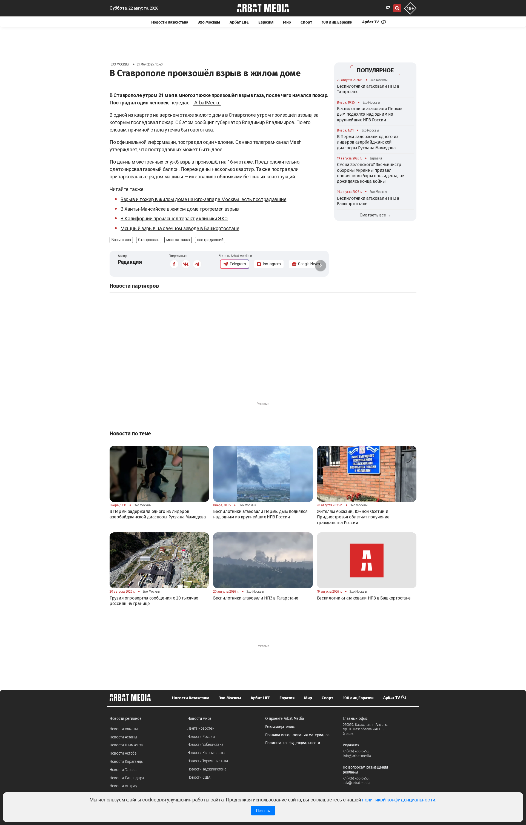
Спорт (306, 22)
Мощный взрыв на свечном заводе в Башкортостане (180, 228)
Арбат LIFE (239, 22)
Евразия (265, 22)
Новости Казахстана (169, 22)
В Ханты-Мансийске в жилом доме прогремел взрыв (180, 209)
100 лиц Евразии (337, 22)
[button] (320, 265)
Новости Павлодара (127, 778)
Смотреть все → (375, 215)
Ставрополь (148, 240)
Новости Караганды (127, 761)
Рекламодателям (280, 726)
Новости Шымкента (126, 745)
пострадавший (210, 240)
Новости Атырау (123, 786)
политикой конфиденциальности (398, 800)
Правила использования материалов (297, 735)
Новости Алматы (124, 729)
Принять (263, 811)
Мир (287, 22)
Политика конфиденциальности (292, 743)
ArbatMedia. (207, 102)
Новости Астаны (123, 737)
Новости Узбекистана (205, 744)
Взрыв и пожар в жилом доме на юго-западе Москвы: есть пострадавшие (203, 199)
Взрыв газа (121, 240)
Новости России (201, 736)
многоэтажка (178, 240)
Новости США (198, 777)
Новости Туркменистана (207, 761)
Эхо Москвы (209, 22)
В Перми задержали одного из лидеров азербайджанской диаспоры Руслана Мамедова (367, 142)
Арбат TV (371, 21)
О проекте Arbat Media (284, 718)
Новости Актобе (123, 753)
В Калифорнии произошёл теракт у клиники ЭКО (174, 218)
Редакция (130, 262)
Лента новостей (201, 728)
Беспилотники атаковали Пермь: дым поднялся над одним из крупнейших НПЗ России (369, 114)
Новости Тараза (123, 769)
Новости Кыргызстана (206, 752)
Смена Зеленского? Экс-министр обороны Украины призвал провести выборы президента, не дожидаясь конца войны (370, 173)
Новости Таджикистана (207, 769)
